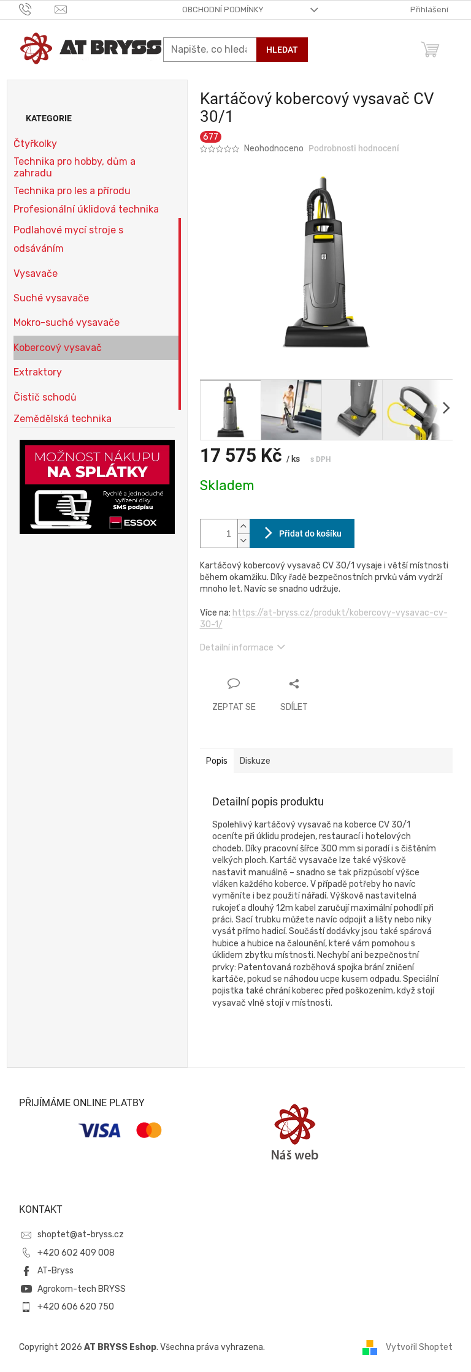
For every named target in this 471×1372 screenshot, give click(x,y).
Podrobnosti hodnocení (353, 148)
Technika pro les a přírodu (72, 191)
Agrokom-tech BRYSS (81, 1289)
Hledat (282, 50)
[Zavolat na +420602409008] (37, 8)
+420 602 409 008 (76, 1253)
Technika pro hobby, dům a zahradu (74, 167)
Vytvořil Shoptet (419, 1346)
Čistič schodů (45, 397)
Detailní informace (237, 648)
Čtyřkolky (35, 143)
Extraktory (37, 372)
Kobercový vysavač (57, 347)
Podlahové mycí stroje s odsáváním (68, 239)
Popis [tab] (217, 761)
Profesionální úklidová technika (86, 209)
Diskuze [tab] (255, 761)
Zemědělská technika (62, 418)
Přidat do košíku (310, 533)
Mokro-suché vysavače (66, 322)
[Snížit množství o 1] (243, 540)
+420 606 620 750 (75, 1307)
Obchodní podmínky (223, 9)
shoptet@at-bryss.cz (80, 1234)
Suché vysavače (51, 298)
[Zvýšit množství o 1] (243, 526)
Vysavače (35, 273)
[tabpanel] (326, 925)
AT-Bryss (55, 1270)
